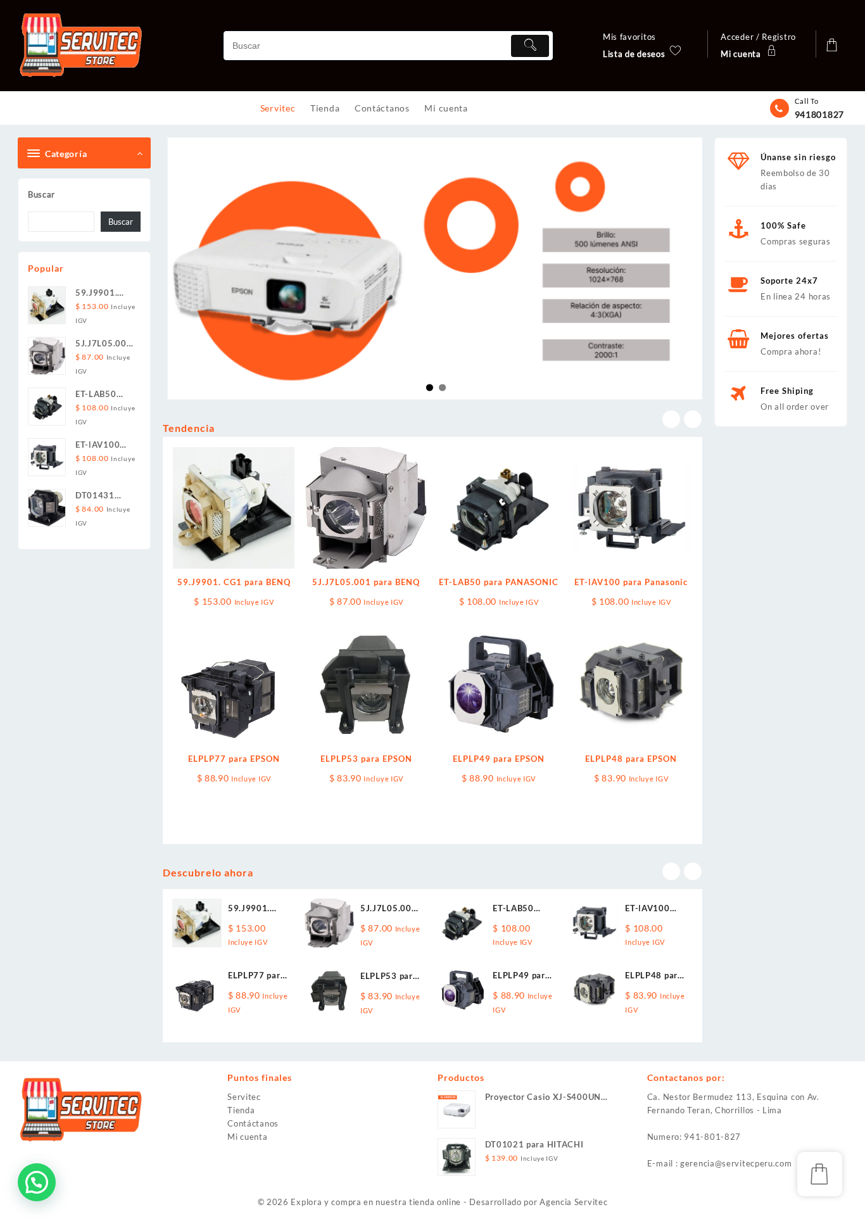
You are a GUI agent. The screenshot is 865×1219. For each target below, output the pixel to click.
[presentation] (671, 419)
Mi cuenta (247, 1137)
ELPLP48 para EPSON (631, 759)
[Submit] (530, 46)
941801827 (819, 114)
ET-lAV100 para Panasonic (631, 582)
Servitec (244, 1097)
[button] (37, 1182)
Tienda (241, 1110)
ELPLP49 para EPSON (499, 759)
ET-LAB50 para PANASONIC (499, 582)
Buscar (41, 194)
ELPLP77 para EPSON (234, 759)
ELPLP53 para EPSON (366, 759)
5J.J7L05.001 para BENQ (366, 582)
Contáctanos (253, 1123)
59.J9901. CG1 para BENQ (234, 582)
